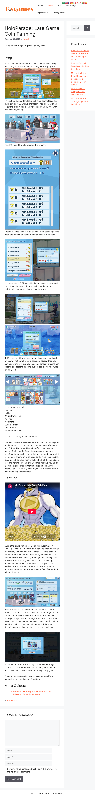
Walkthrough (71, 6)
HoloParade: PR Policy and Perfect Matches (31, 691)
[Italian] (74, 2)
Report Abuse (42, 12)
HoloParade (11, 700)
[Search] (87, 28)
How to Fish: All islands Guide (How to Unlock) (80, 66)
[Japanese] (77, 2)
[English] (66, 2)
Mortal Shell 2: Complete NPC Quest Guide (78, 92)
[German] (72, 2)
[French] (69, 2)
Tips (60, 6)
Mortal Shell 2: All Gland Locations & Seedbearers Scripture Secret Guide (79, 79)
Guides (50, 6)
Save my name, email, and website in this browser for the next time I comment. (32, 770)
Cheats (40, 6)
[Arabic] (63, 2)
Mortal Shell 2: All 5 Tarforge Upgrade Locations (80, 101)
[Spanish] (86, 2)
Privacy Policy (59, 12)
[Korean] (80, 2)
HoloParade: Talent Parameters (25, 694)
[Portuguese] (83, 2)
